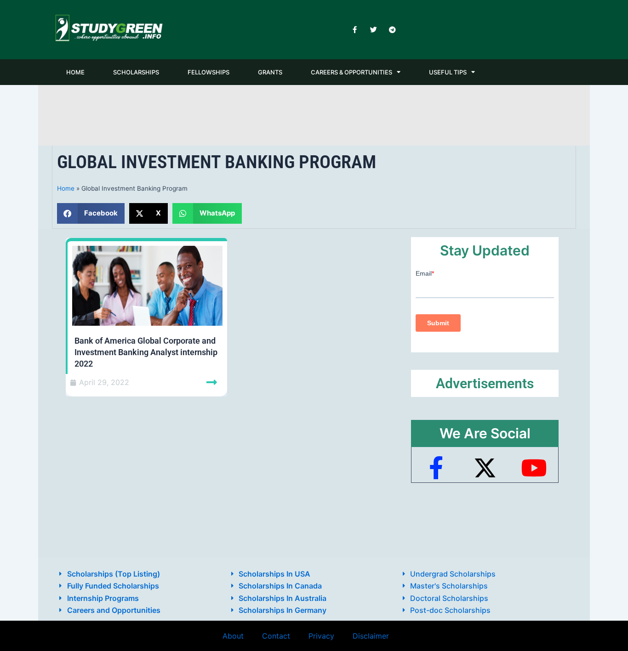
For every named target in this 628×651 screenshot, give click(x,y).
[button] (91, 213)
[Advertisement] (314, 114)
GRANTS (270, 72)
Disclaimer (371, 635)
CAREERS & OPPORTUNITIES (351, 72)
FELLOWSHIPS (208, 72)
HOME (75, 72)
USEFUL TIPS (448, 72)
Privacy (321, 635)
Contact (276, 635)
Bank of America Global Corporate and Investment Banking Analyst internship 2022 (145, 352)
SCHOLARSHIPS (136, 72)
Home (65, 188)
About (233, 635)
